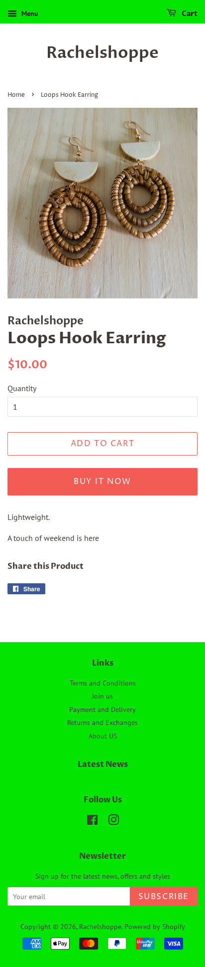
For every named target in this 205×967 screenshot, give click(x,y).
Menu (28, 13)
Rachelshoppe (102, 52)
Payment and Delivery (102, 709)
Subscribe (163, 896)
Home (16, 95)
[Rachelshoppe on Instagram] (113, 821)
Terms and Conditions (103, 683)
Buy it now (102, 481)
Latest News (103, 764)
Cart (189, 13)
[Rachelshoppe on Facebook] (92, 821)
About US (103, 735)
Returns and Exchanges (102, 722)
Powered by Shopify (154, 926)
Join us (102, 696)
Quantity (21, 388)
